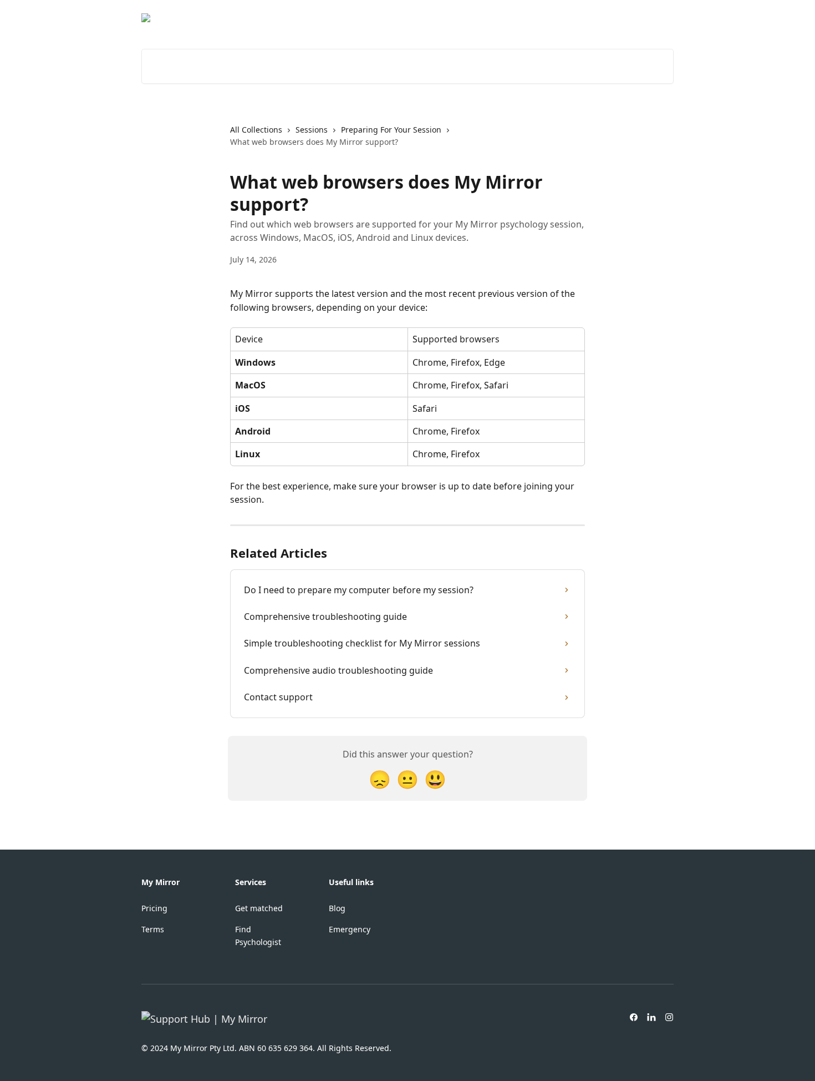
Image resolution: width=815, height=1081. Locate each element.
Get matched (259, 908)
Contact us (646, 18)
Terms (152, 929)
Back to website (582, 18)
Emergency (349, 929)
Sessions (312, 129)
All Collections (256, 129)
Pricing (154, 908)
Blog (337, 908)
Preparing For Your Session (391, 129)
